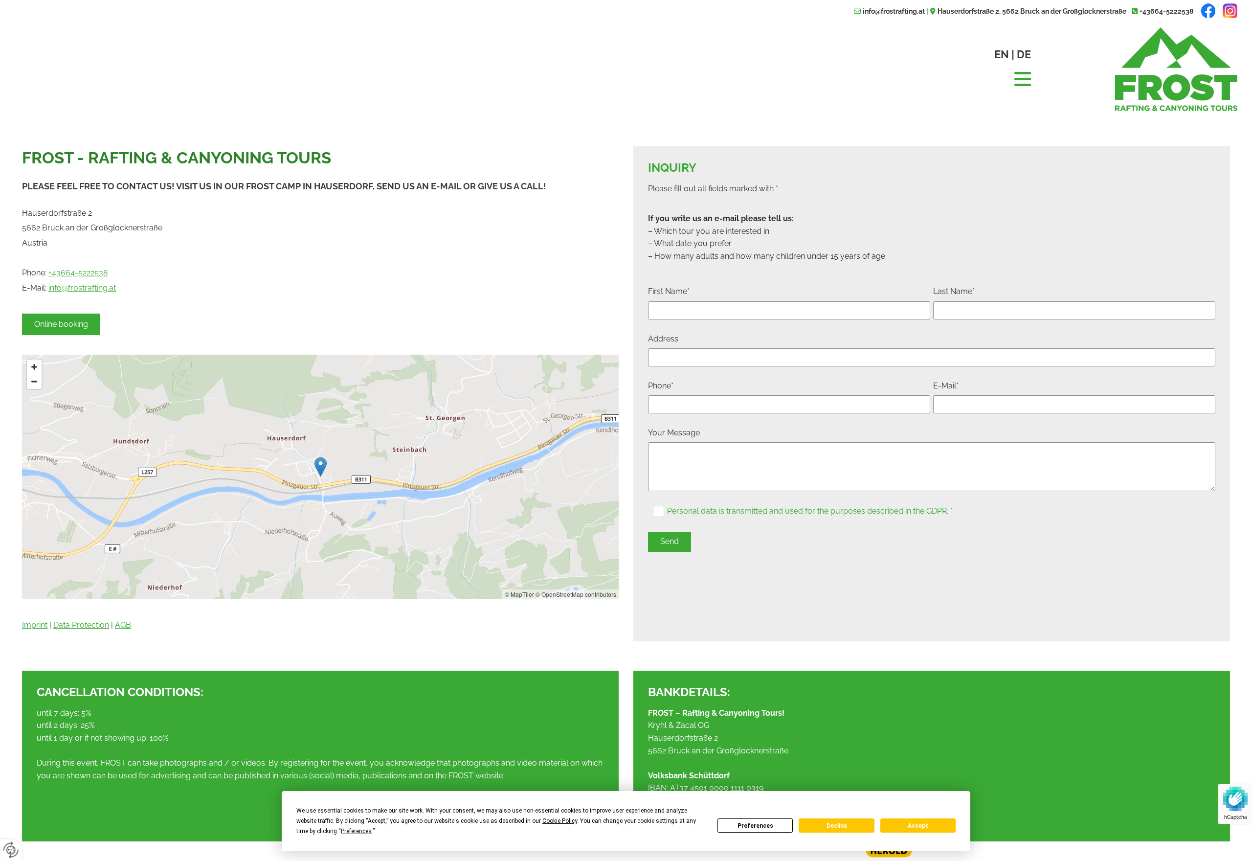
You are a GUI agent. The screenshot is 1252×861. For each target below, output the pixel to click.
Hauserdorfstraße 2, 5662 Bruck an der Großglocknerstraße (1032, 11)
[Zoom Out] (34, 381)
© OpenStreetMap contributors (576, 594)
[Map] (320, 477)
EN (1001, 54)
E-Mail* (946, 385)
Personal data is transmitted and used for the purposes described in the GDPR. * (810, 511)
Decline (837, 825)
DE (1024, 54)
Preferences (755, 825)
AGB (123, 625)
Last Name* (954, 291)
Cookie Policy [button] (559, 820)
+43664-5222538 (1166, 11)
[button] (61, 324)
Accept (918, 825)
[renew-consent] (11, 850)
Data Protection (81, 625)
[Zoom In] (34, 367)
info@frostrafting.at (894, 11)
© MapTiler (519, 594)
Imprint (34, 625)
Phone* (660, 385)
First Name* (669, 291)
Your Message (674, 432)
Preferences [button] (356, 831)
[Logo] (1141, 69)
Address (663, 338)
